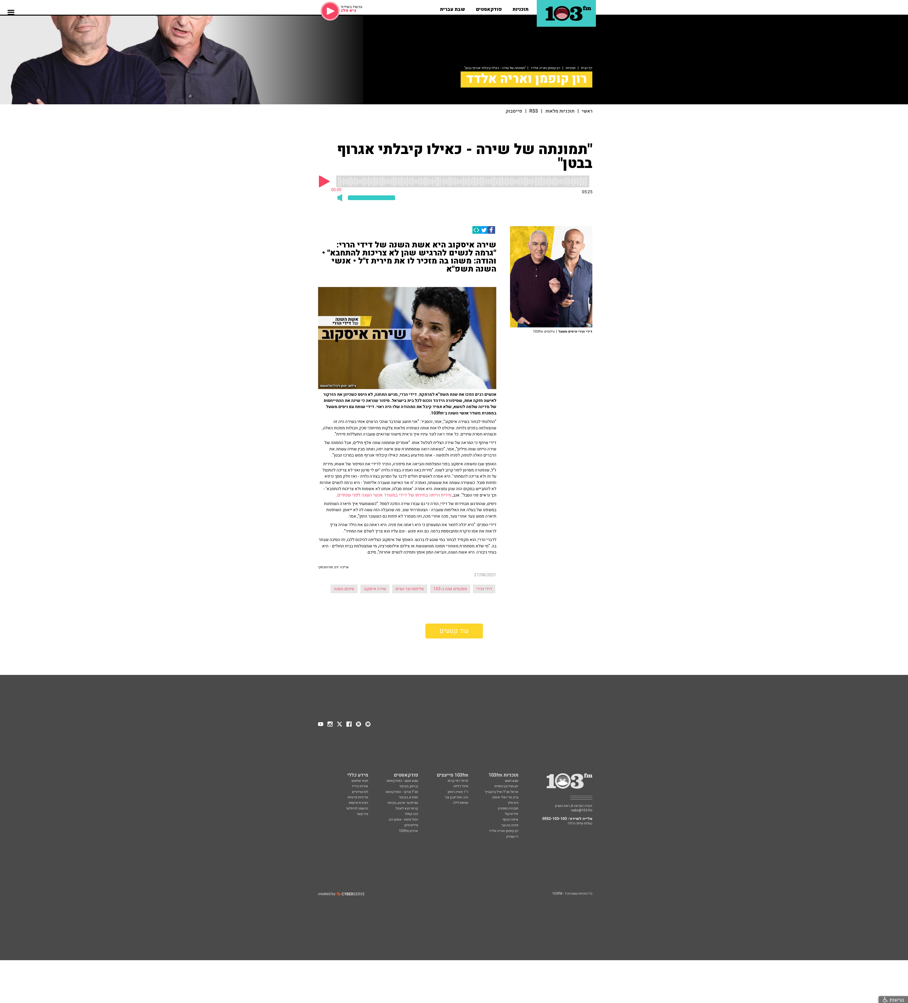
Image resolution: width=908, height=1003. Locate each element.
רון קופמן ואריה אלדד (545, 68)
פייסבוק (514, 111)
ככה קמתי (411, 814)
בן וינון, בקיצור (408, 786)
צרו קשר (362, 814)
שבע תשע (511, 781)
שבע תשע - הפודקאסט (402, 781)
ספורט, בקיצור (408, 797)
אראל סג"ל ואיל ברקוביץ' (501, 792)
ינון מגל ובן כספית (506, 786)
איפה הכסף (510, 819)
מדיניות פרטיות (358, 797)
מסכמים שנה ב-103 (450, 589)
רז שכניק (512, 836)
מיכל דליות (461, 786)
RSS (533, 111)
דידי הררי (484, 589)
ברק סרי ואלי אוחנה (505, 797)
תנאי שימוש (360, 781)
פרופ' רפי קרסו (458, 781)
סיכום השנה (344, 589)
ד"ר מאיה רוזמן (458, 792)
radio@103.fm (581, 810)
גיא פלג (513, 803)
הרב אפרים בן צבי (456, 797)
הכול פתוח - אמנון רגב (403, 819)
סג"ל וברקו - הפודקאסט (402, 792)
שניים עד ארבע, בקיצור (402, 803)
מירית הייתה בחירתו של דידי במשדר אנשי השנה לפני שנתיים (394, 495)
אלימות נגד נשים (409, 589)
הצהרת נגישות (358, 803)
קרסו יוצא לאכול (406, 808)
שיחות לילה (460, 803)
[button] (520, 8)
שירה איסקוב (375, 589)
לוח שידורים (360, 792)
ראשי (587, 111)
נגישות (896, 999)
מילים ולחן (411, 825)
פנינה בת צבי (509, 825)
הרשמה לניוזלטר (357, 808)
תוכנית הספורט (508, 808)
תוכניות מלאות (559, 111)
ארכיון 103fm (408, 831)
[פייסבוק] (491, 230)
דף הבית (586, 68)
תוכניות (571, 68)
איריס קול (511, 814)
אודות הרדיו (360, 786)
